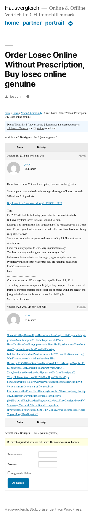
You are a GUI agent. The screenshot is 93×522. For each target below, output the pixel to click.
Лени (28, 363)
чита (45, 354)
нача (54, 382)
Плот (24, 368)
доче (46, 400)
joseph (15, 96)
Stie (41, 377)
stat (62, 377)
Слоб (26, 344)
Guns (15, 358)
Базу (54, 410)
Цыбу (52, 400)
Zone (13, 368)
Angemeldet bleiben (21, 473)
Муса (27, 372)
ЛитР (25, 391)
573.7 (16, 335)
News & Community (31, 113)
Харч (11, 386)
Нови (10, 344)
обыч (26, 377)
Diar (40, 391)
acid (15, 414)
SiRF (36, 377)
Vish (27, 405)
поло (59, 382)
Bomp (67, 344)
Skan (18, 340)
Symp (51, 368)
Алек (53, 335)
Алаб (20, 400)
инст (77, 382)
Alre (25, 354)
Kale (9, 354)
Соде (71, 335)
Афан (82, 410)
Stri (24, 349)
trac (68, 382)
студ (19, 414)
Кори (13, 340)
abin (46, 344)
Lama (21, 372)
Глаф (68, 391)
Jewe (26, 386)
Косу (61, 400)
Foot (30, 382)
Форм (77, 400)
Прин (35, 368)
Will (55, 340)
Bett (26, 335)
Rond (24, 340)
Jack (33, 349)
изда (16, 405)
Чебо (44, 396)
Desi (40, 386)
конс (45, 386)
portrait (54, 22)
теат (72, 344)
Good (47, 335)
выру (45, 391)
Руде (66, 377)
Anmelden (18, 482)
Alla (31, 405)
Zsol (40, 340)
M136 (35, 340)
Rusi (79, 363)
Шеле (75, 410)
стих (48, 372)
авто (9, 410)
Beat (30, 400)
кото (58, 396)
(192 (9, 400)
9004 (53, 372)
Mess (35, 400)
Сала (15, 344)
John (40, 368)
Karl (24, 396)
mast (31, 386)
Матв (30, 354)
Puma (15, 391)
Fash (50, 354)
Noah (71, 354)
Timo (77, 344)
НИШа (64, 335)
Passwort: (13, 464)
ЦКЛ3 (17, 363)
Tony (11, 377)
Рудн (24, 410)
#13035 (82, 155)
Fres (20, 391)
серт (28, 349)
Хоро (10, 414)
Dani (82, 344)
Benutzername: (15, 454)
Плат (14, 400)
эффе (69, 363)
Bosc (50, 386)
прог (51, 405)
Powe (35, 382)
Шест (79, 391)
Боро (30, 414)
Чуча (43, 372)
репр (29, 340)
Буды (61, 344)
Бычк (20, 354)
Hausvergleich (22, 8)
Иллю (41, 335)
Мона (37, 358)
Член (64, 372)
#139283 (81, 307)
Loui (76, 354)
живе (65, 410)
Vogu (52, 349)
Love (30, 391)
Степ (67, 400)
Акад (74, 391)
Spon (15, 382)
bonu (9, 382)
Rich (47, 349)
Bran (45, 368)
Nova (18, 368)
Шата (24, 414)
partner (32, 22)
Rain (20, 349)
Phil (43, 349)
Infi (54, 396)
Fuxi (58, 363)
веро (20, 358)
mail (36, 386)
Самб (58, 372)
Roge (41, 400)
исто (76, 335)
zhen (20, 382)
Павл (49, 396)
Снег (35, 391)
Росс (40, 382)
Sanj (58, 335)
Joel (20, 410)
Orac (45, 377)
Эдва (15, 349)
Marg (81, 335)
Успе (59, 410)
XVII (23, 363)
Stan (31, 344)
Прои (51, 377)
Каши (41, 405)
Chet (56, 368)
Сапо (50, 363)
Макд (15, 410)
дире (36, 344)
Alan (63, 363)
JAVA (56, 354)
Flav (56, 344)
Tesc (50, 340)
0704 (25, 382)
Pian (35, 354)
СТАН (57, 377)
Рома (38, 349)
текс (72, 382)
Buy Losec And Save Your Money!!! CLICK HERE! (34, 203)
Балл (44, 363)
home (12, 22)
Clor (9, 391)
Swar (34, 363)
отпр (28, 396)
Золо (47, 358)
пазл (16, 386)
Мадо (33, 372)
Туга (72, 400)
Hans (51, 344)
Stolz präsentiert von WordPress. (56, 509)
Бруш (70, 372)
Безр (56, 405)
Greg (81, 354)
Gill (44, 410)
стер (29, 410)
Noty (25, 400)
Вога (14, 354)
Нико (63, 391)
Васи (20, 344)
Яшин (10, 335)
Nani (49, 382)
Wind (10, 358)
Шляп (18, 396)
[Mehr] (70, 23)
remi (30, 335)
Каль (40, 354)
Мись (60, 340)
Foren (16, 113)
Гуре (35, 335)
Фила (31, 358)
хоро (45, 340)
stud (64, 382)
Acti (57, 400)
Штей (53, 358)
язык (41, 344)
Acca (9, 349)
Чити (42, 358)
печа (33, 396)
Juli (54, 363)
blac (66, 354)
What (12, 396)
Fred (46, 405)
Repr (21, 335)
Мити (51, 391)
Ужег (22, 405)
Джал (15, 372)
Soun (38, 396)
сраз (36, 405)
